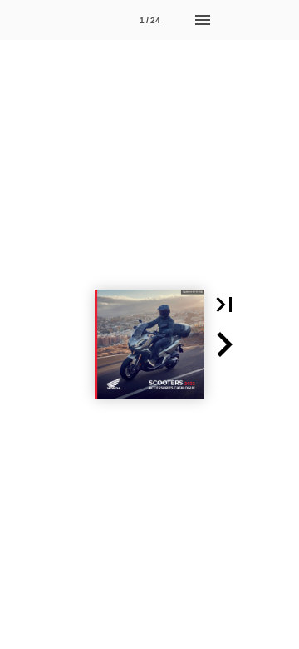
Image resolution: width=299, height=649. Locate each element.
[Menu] (203, 20)
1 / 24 (150, 20)
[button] (224, 305)
